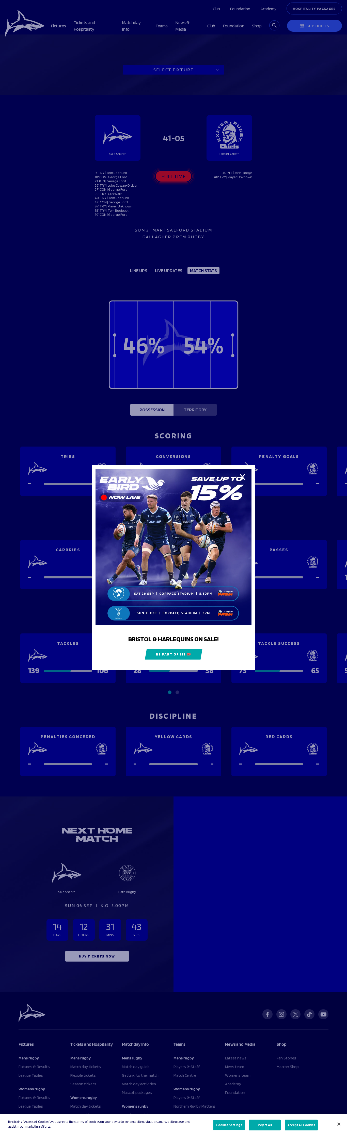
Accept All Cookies (301, 1125)
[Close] (338, 1124)
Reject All (265, 1125)
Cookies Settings (229, 1125)
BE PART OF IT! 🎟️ (173, 654)
